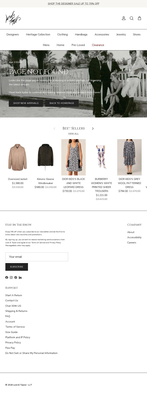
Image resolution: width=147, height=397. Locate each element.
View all (73, 133)
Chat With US (13, 306)
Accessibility (134, 237)
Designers (12, 34)
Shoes (137, 34)
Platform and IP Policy (17, 337)
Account (10, 321)
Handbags (81, 34)
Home (60, 45)
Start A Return (13, 295)
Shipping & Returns (16, 311)
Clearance (98, 45)
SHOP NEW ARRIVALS (26, 103)
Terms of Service (15, 327)
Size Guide (11, 332)
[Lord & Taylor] (13, 18)
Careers (131, 242)
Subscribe (16, 266)
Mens (46, 45)
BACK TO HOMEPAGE (62, 103)
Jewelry (121, 34)
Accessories (102, 34)
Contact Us (11, 300)
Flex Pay (10, 348)
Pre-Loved (78, 45)
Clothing (62, 34)
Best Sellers (74, 129)
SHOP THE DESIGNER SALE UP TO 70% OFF (73, 3)
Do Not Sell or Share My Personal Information (31, 353)
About (130, 232)
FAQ (7, 316)
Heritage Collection (38, 34)
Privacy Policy (13, 342)
